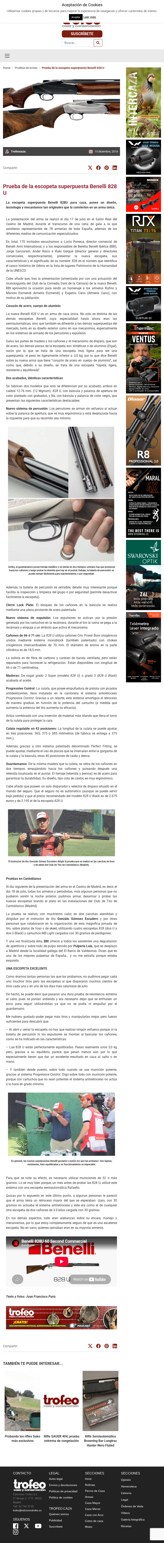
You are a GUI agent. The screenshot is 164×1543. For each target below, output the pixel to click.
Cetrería (126, 1493)
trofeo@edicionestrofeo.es (27, 1510)
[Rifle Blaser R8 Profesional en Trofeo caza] (143, 430)
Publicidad (55, 1520)
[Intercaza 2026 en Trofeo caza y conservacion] (143, 102)
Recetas (126, 1526)
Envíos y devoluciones (63, 1485)
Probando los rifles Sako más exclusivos (22, 1438)
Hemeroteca (129, 1486)
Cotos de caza (94, 1521)
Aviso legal (56, 1478)
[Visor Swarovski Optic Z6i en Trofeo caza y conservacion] (143, 575)
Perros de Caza (95, 1490)
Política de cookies (61, 1497)
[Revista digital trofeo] (61, 1317)
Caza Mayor (92, 1502)
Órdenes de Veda (132, 1506)
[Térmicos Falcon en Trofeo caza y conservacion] (143, 157)
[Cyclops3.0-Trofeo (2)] (143, 647)
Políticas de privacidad (63, 1491)
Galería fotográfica (133, 1519)
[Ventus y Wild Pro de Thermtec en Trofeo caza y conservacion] (143, 358)
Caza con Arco (94, 1515)
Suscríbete (82, 33)
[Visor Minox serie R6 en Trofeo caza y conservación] (143, 194)
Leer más (89, 17)
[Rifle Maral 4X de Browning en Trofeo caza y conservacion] (143, 502)
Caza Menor (93, 1508)
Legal (124, 1499)
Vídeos (125, 1513)
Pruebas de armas (26, 67)
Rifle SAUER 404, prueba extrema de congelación (61, 1438)
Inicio (88, 1478)
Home (6, 67)
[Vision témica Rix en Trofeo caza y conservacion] (143, 249)
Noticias (90, 1484)
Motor (88, 1526)
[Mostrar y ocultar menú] (7, 56)
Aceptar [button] (75, 17)
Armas (89, 1496)
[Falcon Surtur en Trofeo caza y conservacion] (143, 303)
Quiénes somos (59, 1514)
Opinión (126, 1479)
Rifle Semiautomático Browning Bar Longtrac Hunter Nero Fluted (100, 1440)
